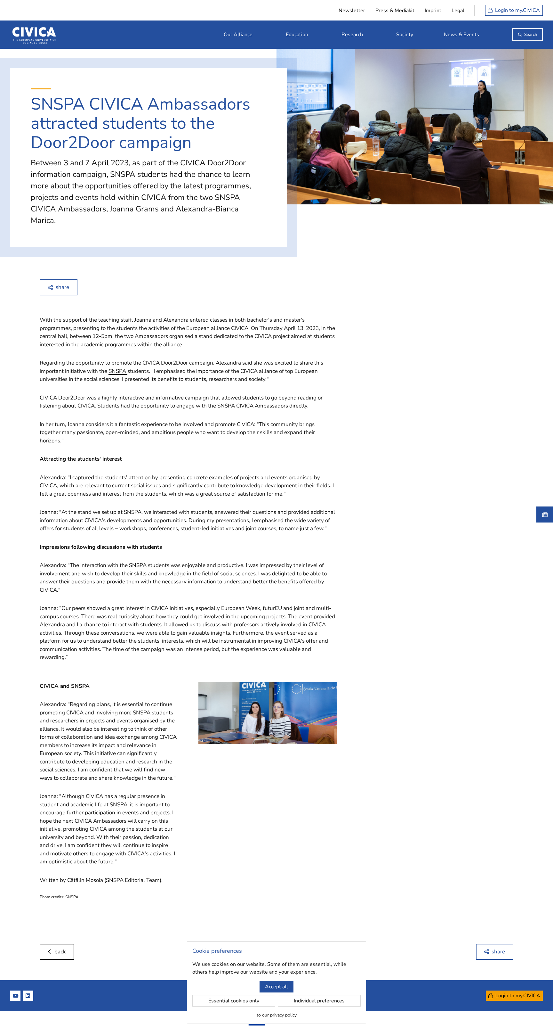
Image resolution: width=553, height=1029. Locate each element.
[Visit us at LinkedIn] (28, 996)
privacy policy (283, 1015)
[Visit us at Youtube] (15, 996)
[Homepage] (34, 34)
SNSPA (117, 371)
